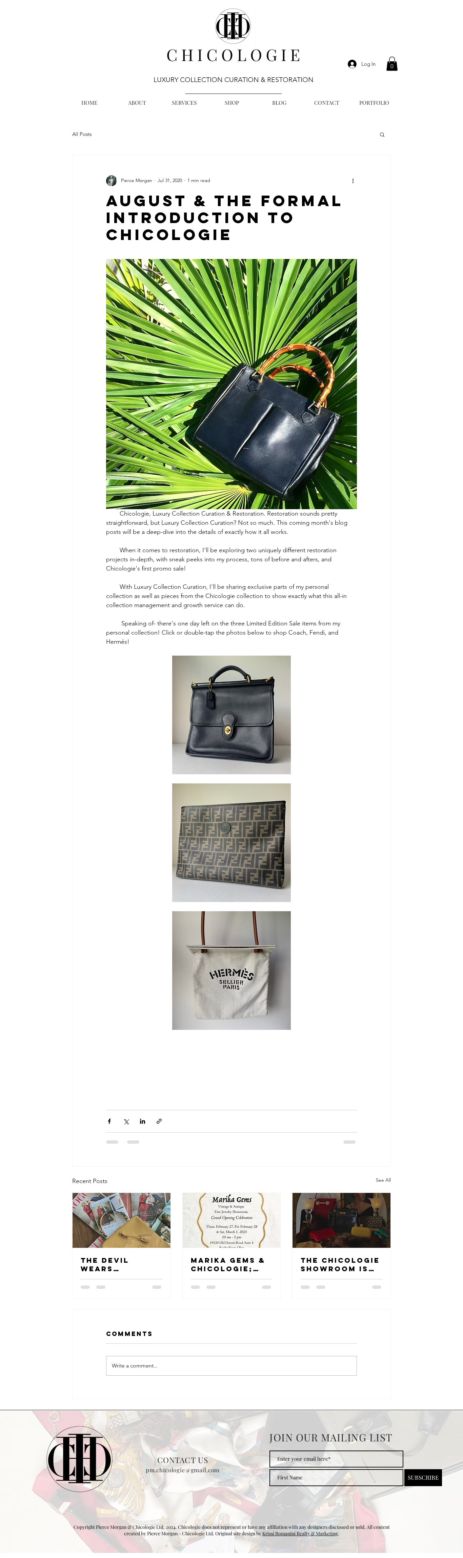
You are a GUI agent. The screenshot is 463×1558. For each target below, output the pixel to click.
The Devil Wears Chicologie (110, 1264)
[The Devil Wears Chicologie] (121, 1220)
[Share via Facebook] (109, 1121)
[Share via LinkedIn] (142, 1121)
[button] (392, 64)
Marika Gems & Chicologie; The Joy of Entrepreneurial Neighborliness (231, 1264)
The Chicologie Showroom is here (340, 1264)
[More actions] (353, 181)
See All (383, 1180)
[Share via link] (159, 1121)
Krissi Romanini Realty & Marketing (300, 1539)
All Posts (82, 134)
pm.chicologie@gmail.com (183, 1475)
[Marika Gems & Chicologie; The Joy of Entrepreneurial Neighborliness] (232, 1220)
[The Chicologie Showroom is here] (341, 1220)
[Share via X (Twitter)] (126, 1121)
